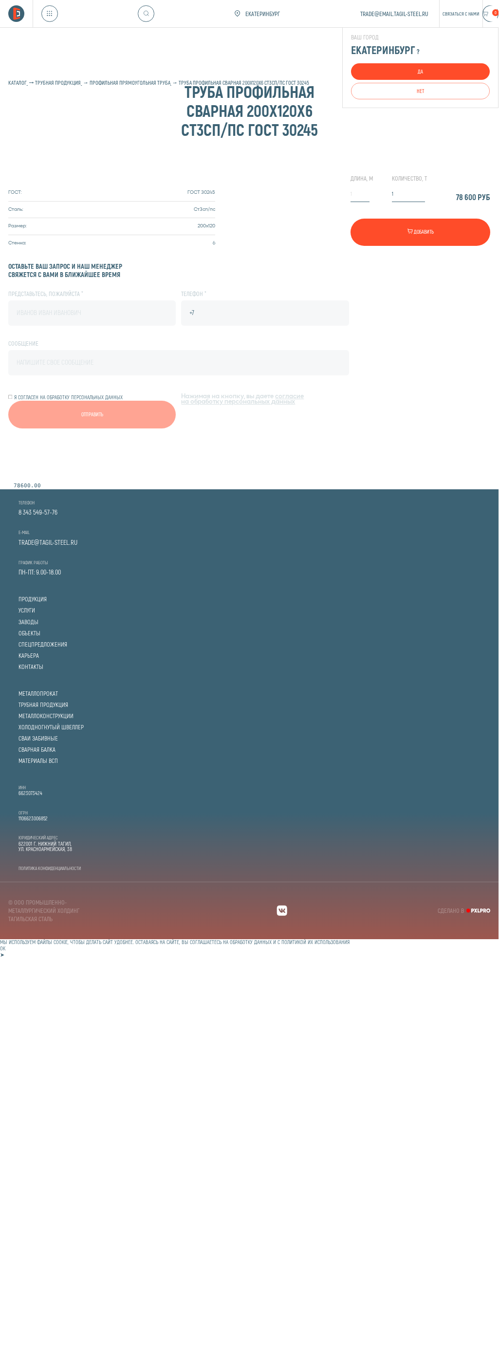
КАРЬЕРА (28, 655)
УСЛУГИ (26, 610)
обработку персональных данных (85, 397)
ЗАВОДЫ (28, 622)
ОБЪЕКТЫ (29, 633)
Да (420, 71)
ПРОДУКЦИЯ (32, 599)
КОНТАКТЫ (30, 667)
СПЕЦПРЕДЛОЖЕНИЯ (42, 644)
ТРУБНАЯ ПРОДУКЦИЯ (43, 705)
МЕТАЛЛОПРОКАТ (38, 693)
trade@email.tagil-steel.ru (394, 14)
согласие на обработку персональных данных (242, 399)
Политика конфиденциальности (49, 868)
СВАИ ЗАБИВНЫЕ (38, 738)
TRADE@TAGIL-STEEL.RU (47, 542)
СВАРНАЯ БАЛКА (36, 749)
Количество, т (409, 178)
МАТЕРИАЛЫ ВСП (38, 761)
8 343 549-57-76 (37, 512)
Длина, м (362, 178)
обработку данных (251, 942)
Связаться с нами (461, 14)
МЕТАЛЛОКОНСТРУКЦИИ (46, 716)
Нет (420, 91)
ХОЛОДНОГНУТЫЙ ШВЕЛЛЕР (51, 727)
